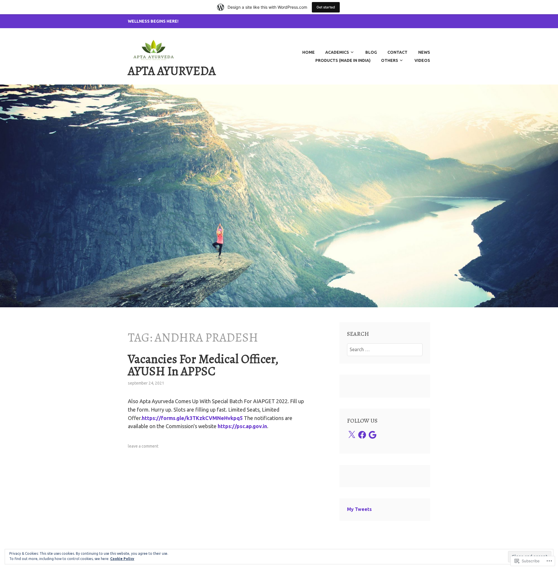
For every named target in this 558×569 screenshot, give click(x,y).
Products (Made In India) (343, 60)
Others (389, 60)
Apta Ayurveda (172, 70)
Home (308, 52)
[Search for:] (385, 349)
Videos (422, 60)
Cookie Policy (122, 559)
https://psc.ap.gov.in (242, 426)
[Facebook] (362, 434)
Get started (325, 7)
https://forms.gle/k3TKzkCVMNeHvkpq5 (192, 418)
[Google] (372, 434)
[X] (351, 434)
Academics (337, 52)
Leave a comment (143, 446)
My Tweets (359, 509)
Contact (397, 52)
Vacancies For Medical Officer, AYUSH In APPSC (203, 365)
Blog (371, 52)
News (424, 52)
